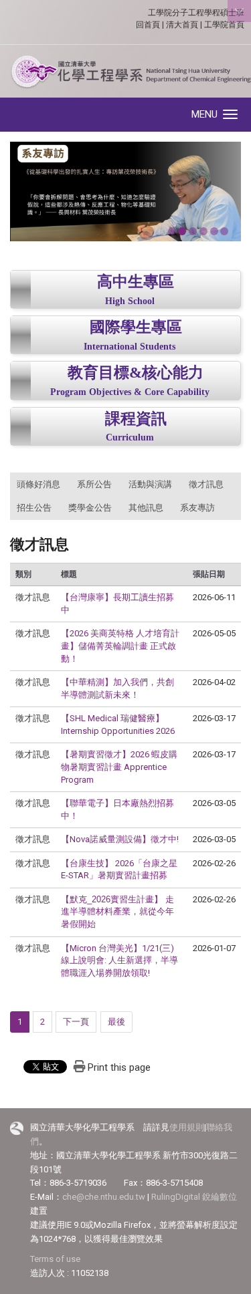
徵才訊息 (206, 484)
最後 (116, 1022)
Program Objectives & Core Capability (130, 392)
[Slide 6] (224, 231)
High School (130, 301)
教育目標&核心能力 (135, 372)
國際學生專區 (136, 327)
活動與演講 (150, 484)
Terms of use (55, 1259)
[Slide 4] (203, 231)
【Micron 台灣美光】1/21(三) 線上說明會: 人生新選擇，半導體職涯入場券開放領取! (119, 960)
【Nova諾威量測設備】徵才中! (120, 839)
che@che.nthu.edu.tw (103, 1197)
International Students (129, 347)
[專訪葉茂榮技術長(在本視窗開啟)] (125, 191)
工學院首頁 (224, 24)
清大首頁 (182, 24)
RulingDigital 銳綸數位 (194, 1197)
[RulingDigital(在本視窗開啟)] (16, 1128)
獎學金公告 (90, 508)
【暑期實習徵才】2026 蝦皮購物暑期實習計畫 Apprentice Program (119, 766)
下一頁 (76, 1022)
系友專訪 (197, 508)
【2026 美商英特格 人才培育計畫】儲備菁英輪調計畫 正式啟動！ (120, 645)
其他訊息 (146, 508)
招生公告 (34, 508)
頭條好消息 (38, 484)
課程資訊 (136, 418)
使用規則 (186, 1127)
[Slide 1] (172, 231)
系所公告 (94, 484)
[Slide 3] (193, 231)
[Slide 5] (214, 231)
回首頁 (148, 24)
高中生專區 (135, 281)
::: (3, 480)
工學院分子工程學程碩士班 (196, 12)
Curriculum (130, 437)
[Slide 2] (182, 231)
